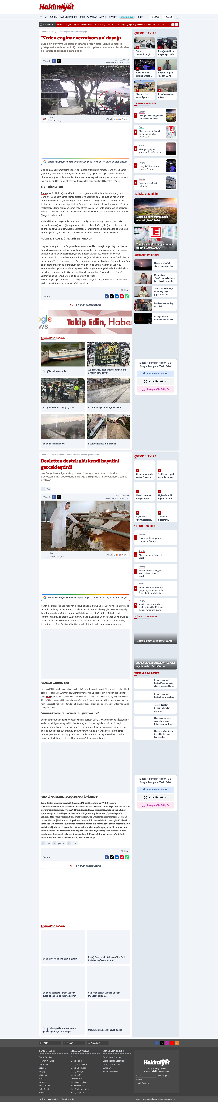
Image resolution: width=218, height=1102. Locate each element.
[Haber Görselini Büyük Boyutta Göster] (85, 90)
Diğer (140, 17)
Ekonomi (43, 1075)
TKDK (74, 843)
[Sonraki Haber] (176, 24)
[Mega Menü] (41, 17)
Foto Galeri (44, 1089)
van (48, 489)
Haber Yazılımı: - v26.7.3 (157, 1099)
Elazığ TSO (76, 1075)
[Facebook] (157, 1043)
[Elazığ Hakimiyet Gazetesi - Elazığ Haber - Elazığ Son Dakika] (156, 1062)
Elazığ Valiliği (77, 1071)
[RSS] (177, 1043)
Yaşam (53, 455)
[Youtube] (172, 1043)
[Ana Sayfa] (46, 17)
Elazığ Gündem (45, 1057)
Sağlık (42, 1078)
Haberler (44, 32)
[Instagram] (167, 1043)
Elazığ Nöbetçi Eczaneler (113, 1061)
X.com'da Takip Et (158, 381)
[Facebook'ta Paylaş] (54, 61)
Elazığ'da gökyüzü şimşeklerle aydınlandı (79, 24)
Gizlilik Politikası (142, 1083)
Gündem (54, 17)
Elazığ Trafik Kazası (111, 1064)
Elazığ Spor (44, 1064)
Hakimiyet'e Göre (68, 17)
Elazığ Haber (76, 1061)
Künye (138, 1076)
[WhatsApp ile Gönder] (127, 296)
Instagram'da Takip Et (158, 389)
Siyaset (112, 17)
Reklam (139, 1079)
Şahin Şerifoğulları (111, 1071)
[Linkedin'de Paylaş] (117, 296)
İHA (57, 119)
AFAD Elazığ (76, 1078)
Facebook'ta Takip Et (157, 373)
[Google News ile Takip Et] (120, 118)
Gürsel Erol (107, 1068)
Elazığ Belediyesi (78, 1068)
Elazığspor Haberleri (80, 1082)
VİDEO (156, 17)
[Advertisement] (85, 140)
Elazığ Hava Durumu (112, 1057)
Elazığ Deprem (77, 1092)
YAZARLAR (95, 1043)
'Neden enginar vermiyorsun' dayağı (72, 32)
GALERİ (169, 17)
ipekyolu (61, 843)
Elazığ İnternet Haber (80, 1089)
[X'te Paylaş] (59, 61)
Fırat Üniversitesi (78, 1085)
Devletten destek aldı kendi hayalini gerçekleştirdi (79, 455)
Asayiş (102, 17)
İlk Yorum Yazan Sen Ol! (88, 304)
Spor (82, 17)
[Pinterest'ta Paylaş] (122, 296)
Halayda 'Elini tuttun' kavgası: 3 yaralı (127, 24)
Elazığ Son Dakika (79, 1064)
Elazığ (73, 1057)
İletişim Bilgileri (163, 1076)
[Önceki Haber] (172, 24)
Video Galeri (44, 1085)
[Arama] (177, 17)
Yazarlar (92, 17)
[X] (162, 1043)
